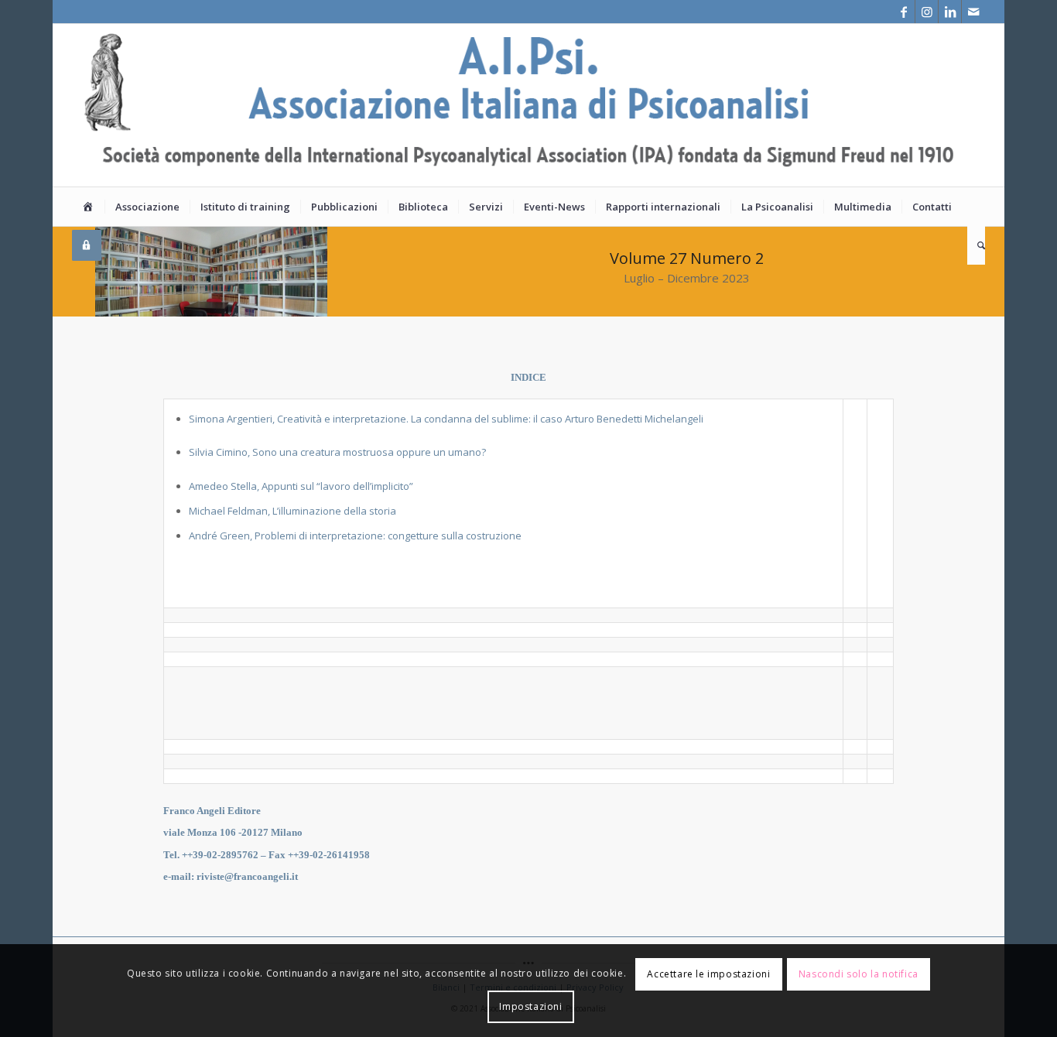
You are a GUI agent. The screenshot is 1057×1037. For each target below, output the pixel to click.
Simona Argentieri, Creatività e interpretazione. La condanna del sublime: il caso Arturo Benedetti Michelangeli (446, 419)
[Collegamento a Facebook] (903, 11)
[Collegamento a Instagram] (926, 11)
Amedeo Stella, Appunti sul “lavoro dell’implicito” (301, 486)
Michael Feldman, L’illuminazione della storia (292, 511)
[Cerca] (976, 245)
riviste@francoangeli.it (247, 876)
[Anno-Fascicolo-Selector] (174, 574)
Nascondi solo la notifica (858, 974)
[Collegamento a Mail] (973, 11)
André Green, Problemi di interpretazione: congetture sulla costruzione (355, 535)
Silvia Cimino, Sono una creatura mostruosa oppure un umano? (337, 452)
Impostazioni (530, 1006)
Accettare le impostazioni (708, 974)
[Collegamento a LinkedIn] (950, 11)
